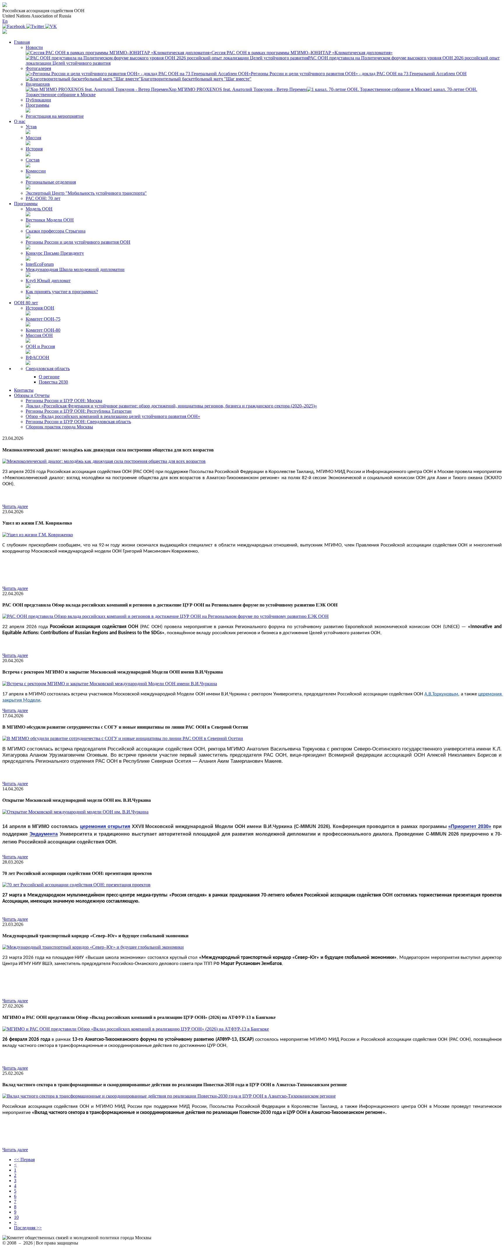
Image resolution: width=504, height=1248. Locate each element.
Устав (31, 126)
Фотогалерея (38, 68)
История (34, 148)
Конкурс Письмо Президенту (55, 253)
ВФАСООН (37, 357)
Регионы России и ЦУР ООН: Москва (64, 400)
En (5, 21)
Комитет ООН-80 (43, 330)
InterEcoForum (40, 264)
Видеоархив (38, 84)
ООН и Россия (40, 346)
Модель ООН (39, 208)
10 (16, 1217)
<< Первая (24, 1159)
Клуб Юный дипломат (48, 280)
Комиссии (36, 170)
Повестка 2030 (53, 381)
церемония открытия (105, 826)
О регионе (49, 376)
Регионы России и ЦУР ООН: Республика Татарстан (79, 411)
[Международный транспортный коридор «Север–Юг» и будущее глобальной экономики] (93, 947)
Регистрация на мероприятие (55, 116)
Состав (33, 159)
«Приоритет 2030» (469, 826)
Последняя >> (28, 1227)
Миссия (33, 137)
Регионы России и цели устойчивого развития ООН (78, 242)
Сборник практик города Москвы (59, 426)
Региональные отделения (51, 182)
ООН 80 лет (26, 302)
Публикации (38, 99)
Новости (34, 47)
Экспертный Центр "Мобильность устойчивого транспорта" (86, 193)
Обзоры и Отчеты (32, 395)
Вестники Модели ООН (50, 219)
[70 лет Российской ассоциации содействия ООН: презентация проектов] (76, 884)
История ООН (40, 307)
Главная (22, 42)
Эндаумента (43, 834)
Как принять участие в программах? (62, 291)
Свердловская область (48, 368)
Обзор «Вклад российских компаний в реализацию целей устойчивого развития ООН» (113, 416)
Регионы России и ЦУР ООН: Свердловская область (78, 421)
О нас (19, 121)
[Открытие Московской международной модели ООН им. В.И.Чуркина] (75, 811)
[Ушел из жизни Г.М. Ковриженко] (37, 534)
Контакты (24, 390)
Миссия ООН (39, 335)
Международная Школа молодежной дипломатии (75, 269)
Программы (37, 105)
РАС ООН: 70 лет (43, 198)
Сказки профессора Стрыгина (55, 230)
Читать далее (15, 506)
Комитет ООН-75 (43, 319)
